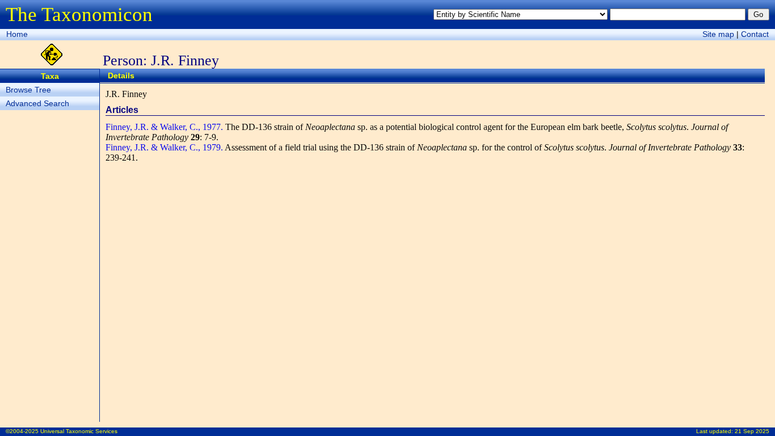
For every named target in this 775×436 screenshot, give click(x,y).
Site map (718, 34)
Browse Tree (28, 89)
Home (17, 34)
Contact (755, 34)
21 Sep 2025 (752, 431)
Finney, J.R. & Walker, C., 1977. (164, 127)
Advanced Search (37, 103)
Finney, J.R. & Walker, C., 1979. (164, 147)
